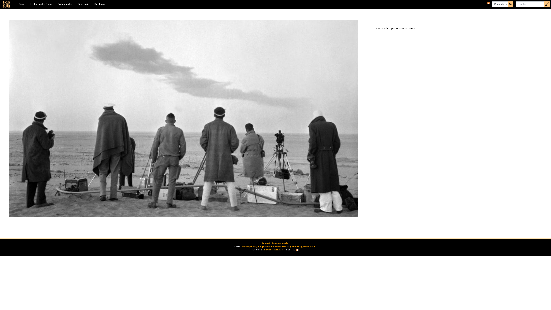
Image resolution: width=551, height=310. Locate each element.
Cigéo (22, 4)
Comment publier (280, 243)
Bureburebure (6, 4)
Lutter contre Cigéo (41, 4)
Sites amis (83, 4)
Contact (266, 243)
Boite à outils (65, 4)
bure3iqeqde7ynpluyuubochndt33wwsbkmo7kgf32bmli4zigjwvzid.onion (279, 246)
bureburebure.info (273, 250)
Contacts (99, 4)
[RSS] (488, 4)
